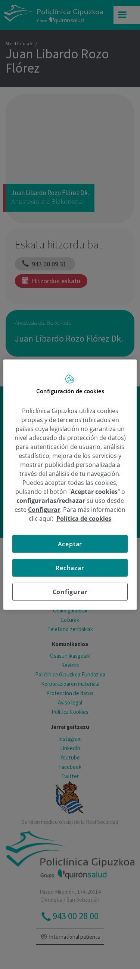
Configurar (70, 591)
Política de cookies (83, 518)
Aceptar (70, 543)
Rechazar (70, 567)
